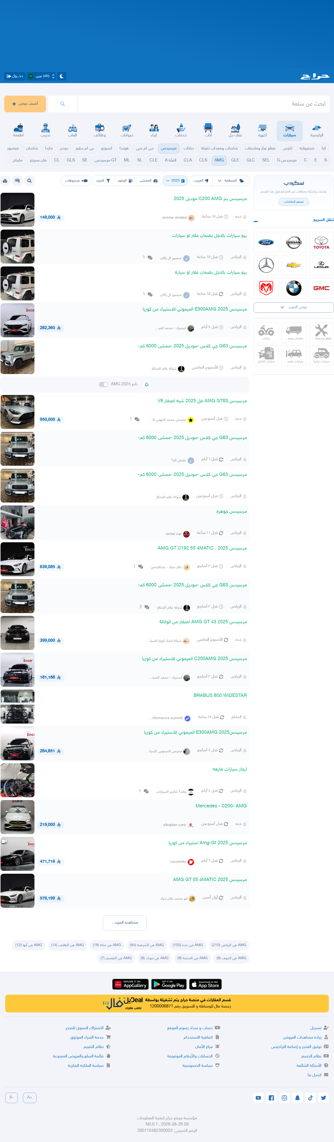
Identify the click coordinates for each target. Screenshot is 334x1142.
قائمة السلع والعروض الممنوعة (78, 1056)
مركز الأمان (204, 1047)
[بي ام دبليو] (293, 288)
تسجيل (315, 1028)
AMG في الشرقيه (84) (147, 945)
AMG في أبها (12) (28, 945)
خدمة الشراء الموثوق (87, 1037)
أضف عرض (28, 103)
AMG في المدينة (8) (192, 958)
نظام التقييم (94, 1047)
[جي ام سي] (321, 288)
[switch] (103, 384)
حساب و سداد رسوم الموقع (190, 1028)
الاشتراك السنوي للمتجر (84, 1028)
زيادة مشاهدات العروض (302, 1037)
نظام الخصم (311, 1056)
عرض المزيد (297, 307)
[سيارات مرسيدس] (266, 265)
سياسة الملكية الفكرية (86, 1065)
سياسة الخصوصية (198, 1065)
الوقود (122, 180)
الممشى (145, 180)
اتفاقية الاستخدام (198, 1037)
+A (29, 1097)
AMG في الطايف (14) (67, 945)
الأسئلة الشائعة (309, 1065)
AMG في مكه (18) (107, 945)
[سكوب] (17, 181)
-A (11, 1097)
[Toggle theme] (61, 76)
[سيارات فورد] (266, 242)
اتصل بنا (314, 1075)
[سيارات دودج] (266, 288)
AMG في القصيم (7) (116, 958)
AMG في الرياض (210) (229, 945)
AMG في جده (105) (188, 945)
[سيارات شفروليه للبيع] (293, 265)
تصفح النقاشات (294, 202)
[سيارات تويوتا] (321, 242)
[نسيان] (293, 242)
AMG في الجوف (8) (231, 958)
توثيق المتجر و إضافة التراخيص (296, 1047)
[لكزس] (321, 265)
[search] (62, 104)
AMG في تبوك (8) (155, 958)
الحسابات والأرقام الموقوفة (190, 1056)
